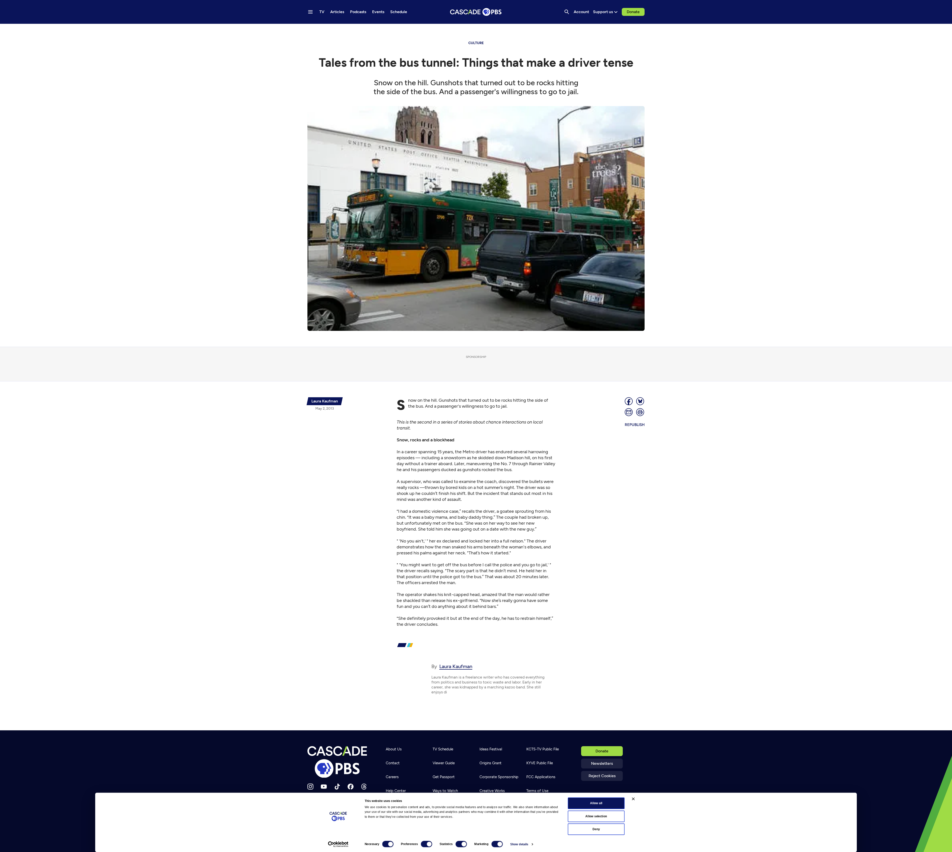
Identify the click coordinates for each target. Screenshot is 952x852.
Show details (519, 844)
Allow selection (596, 816)
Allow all (596, 803)
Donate (633, 11)
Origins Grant (490, 763)
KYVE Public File (539, 763)
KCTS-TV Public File (542, 749)
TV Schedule (443, 749)
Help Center (396, 791)
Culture (476, 43)
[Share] (629, 401)
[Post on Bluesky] (640, 401)
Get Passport (444, 777)
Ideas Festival (490, 749)
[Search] (567, 12)
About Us (394, 749)
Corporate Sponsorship (498, 777)
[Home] (338, 762)
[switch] (426, 844)
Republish (635, 425)
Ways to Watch (445, 791)
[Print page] (640, 412)
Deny (596, 829)
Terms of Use (537, 791)
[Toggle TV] (102, 30)
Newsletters (602, 763)
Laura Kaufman (455, 666)
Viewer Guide (444, 763)
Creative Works (492, 791)
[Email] (629, 412)
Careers (392, 777)
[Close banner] (633, 798)
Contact (393, 763)
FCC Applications (540, 777)
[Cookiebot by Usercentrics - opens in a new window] (338, 844)
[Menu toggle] (310, 12)
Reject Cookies (602, 775)
